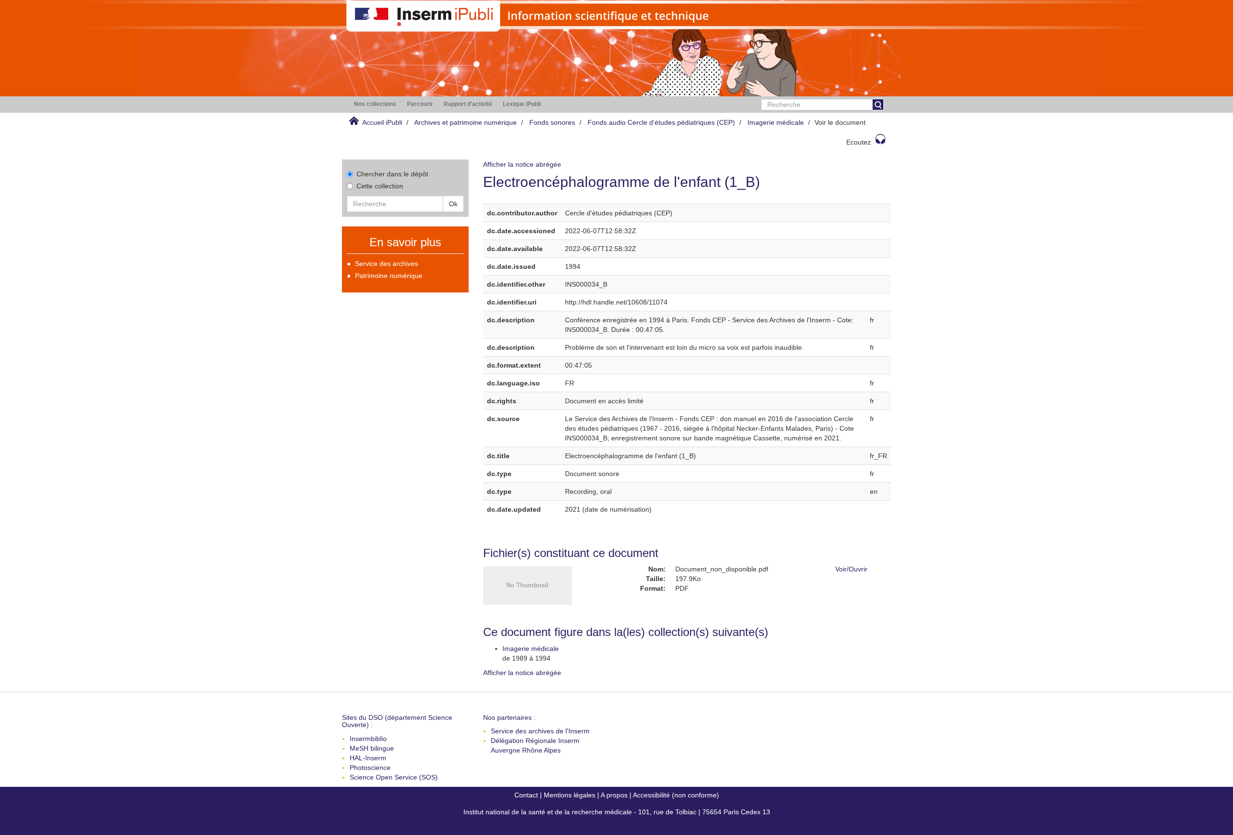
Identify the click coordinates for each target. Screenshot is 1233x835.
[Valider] (878, 104)
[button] (375, 104)
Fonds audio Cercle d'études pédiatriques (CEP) (661, 122)
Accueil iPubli (382, 122)
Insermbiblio (368, 738)
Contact (526, 795)
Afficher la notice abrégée (522, 164)
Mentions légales (569, 795)
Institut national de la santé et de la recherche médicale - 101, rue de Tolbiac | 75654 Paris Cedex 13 (616, 812)
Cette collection (379, 186)
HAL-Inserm (368, 758)
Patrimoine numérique (388, 275)
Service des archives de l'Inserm (540, 731)
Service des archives (386, 263)
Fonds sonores (552, 122)
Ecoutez (858, 142)
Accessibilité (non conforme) (676, 795)
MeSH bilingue (372, 748)
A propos (614, 795)
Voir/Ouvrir (851, 569)
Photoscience (370, 767)
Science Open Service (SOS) (394, 777)
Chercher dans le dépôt (392, 174)
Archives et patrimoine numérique (465, 122)
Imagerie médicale (776, 122)
